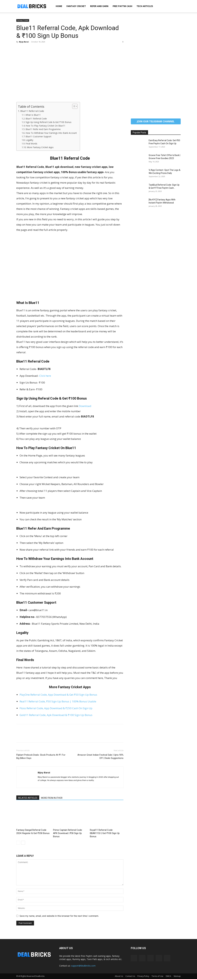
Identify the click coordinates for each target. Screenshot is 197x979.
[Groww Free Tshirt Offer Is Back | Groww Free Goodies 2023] (138, 159)
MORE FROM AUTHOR (51, 798)
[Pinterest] (33, 49)
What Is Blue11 (33, 114)
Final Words (31, 143)
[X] (26, 49)
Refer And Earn (99, 6)
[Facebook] (19, 49)
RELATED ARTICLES (27, 798)
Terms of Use (157, 976)
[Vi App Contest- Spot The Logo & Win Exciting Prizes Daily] (138, 173)
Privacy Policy (143, 976)
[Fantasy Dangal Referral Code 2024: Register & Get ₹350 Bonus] (33, 815)
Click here (45, 375)
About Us (119, 976)
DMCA (168, 976)
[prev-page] (18, 843)
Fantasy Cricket (76, 6)
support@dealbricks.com (83, 965)
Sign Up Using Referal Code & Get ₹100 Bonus (48, 122)
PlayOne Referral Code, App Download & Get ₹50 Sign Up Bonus (58, 694)
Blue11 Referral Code (32, 110)
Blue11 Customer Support (38, 136)
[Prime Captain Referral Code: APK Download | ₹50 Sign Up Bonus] (70, 815)
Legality (29, 140)
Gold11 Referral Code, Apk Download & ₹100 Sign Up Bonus (56, 715)
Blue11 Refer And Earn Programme (43, 129)
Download (85, 406)
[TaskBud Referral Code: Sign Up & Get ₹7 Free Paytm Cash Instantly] (138, 188)
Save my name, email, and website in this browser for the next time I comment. (59, 916)
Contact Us (130, 976)
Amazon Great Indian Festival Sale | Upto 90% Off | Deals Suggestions (100, 756)
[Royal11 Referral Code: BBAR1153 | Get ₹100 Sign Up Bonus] (106, 815)
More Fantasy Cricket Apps (40, 147)
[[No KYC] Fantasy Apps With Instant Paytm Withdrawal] (138, 203)
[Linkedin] (142, 958)
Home (59, 6)
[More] (48, 49)
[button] (177, 6)
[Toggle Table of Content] (73, 106)
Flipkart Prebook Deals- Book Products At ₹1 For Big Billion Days (40, 756)
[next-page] (23, 843)
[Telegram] (150, 958)
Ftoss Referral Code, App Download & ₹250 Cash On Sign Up (56, 708)
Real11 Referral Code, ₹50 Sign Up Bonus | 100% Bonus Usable (58, 701)
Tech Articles (145, 6)
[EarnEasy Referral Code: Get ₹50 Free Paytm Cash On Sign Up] (138, 144)
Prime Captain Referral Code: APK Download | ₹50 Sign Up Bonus (67, 833)
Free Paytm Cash (122, 6)
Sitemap (177, 976)
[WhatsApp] (41, 49)
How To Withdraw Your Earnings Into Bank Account (51, 132)
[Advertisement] (69, 79)
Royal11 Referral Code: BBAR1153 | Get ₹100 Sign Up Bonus (105, 833)
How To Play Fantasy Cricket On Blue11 (45, 125)
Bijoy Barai (24, 42)
